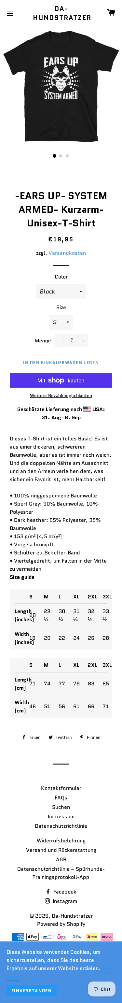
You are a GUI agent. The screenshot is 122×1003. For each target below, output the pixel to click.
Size (61, 307)
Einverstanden (31, 991)
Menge (42, 340)
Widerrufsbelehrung (61, 840)
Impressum (61, 816)
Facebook (64, 892)
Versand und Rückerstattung (61, 850)
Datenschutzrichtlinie (61, 826)
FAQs (61, 797)
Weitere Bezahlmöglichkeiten (61, 395)
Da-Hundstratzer (61, 13)
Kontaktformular (61, 788)
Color (61, 276)
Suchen (61, 807)
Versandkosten (67, 253)
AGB (61, 859)
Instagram (64, 901)
